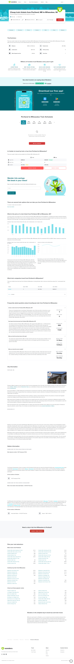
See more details (10, 206)
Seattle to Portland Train (42, 590)
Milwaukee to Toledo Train (12, 583)
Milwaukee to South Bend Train (43, 580)
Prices (28, 30)
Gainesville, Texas (25, 386)
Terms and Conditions (64, 660)
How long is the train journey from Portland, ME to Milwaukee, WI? (22, 321)
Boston (12, 386)
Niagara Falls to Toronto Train (43, 592)
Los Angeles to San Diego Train (13, 592)
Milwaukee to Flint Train (11, 581)
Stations (62, 30)
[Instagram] (2, 654)
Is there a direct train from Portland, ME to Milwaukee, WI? (20, 307)
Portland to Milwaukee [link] (34, 639)
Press (47, 653)
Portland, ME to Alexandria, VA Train (44, 551)
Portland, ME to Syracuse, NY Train (44, 555)
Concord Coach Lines (59, 467)
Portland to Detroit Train (11, 563)
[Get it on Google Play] (56, 98)
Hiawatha (11, 503)
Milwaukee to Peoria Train (12, 576)
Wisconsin (46, 501)
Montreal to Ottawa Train (42, 600)
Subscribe (11, 192)
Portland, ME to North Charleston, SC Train (14, 550)
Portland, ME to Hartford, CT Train (13, 558)
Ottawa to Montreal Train (42, 603)
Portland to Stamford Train (12, 553)
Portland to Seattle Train (11, 590)
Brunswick (31, 468)
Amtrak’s (56, 501)
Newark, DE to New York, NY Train (44, 602)
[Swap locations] (22, 19)
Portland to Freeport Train (43, 553)
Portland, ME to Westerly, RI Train (13, 561)
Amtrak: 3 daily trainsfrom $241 (14, 204)
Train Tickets (9, 639)
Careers (47, 655)
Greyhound (9, 505)
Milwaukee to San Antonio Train (13, 570)
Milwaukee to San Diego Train (43, 578)
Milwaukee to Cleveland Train (43, 573)
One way (13, 16)
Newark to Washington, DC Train (13, 595)
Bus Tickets (33, 650)
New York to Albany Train (42, 593)
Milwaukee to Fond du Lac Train (13, 578)
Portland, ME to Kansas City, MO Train (14, 556)
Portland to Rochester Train (43, 558)
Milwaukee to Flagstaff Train (12, 573)
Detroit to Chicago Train (11, 603)
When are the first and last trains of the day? (17, 336)
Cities (54, 30)
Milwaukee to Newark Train (12, 572)
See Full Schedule (37, 143)
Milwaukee (27, 639)
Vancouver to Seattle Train (12, 602)
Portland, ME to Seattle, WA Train (44, 556)
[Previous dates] (20, 122)
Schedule (11, 30)
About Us (47, 650)
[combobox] (15, 19)
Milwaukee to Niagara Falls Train (44, 576)
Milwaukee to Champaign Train (43, 575)
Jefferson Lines (17, 505)
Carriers (37, 30)
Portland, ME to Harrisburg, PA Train (44, 550)
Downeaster (15, 468)
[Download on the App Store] (45, 98)
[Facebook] (4, 654)
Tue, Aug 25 (40, 19)
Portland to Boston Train (11, 555)
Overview (20, 30)
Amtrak (9, 289)
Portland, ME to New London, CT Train (14, 551)
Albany (15, 386)
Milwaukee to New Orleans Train (44, 572)
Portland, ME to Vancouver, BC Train (44, 561)
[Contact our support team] (71, 661)
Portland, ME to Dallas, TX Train (43, 563)
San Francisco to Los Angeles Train (13, 598)
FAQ (45, 30)
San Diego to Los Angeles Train (13, 597)
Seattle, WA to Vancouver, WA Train (13, 600)
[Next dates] (54, 122)
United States (15, 639)
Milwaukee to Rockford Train (12, 580)
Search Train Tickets (37, 531)
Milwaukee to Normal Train (12, 575)
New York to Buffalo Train (11, 593)
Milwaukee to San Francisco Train (44, 581)
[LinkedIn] (6, 654)
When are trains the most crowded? (15, 349)
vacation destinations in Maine (48, 405)
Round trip (20, 16)
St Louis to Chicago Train (42, 597)
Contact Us (62, 650)
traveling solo (13, 388)
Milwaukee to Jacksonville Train (44, 570)
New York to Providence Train (43, 595)
